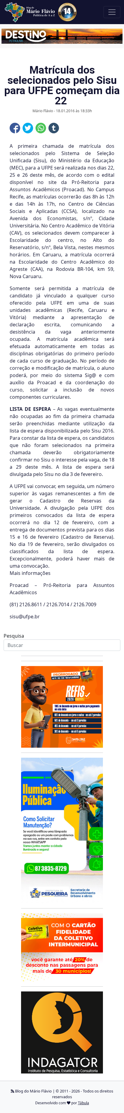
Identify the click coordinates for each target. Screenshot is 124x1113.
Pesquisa (14, 636)
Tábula (83, 1102)
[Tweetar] (28, 128)
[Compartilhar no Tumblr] (53, 128)
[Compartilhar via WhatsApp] (41, 128)
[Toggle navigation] (112, 12)
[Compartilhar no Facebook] (15, 128)
